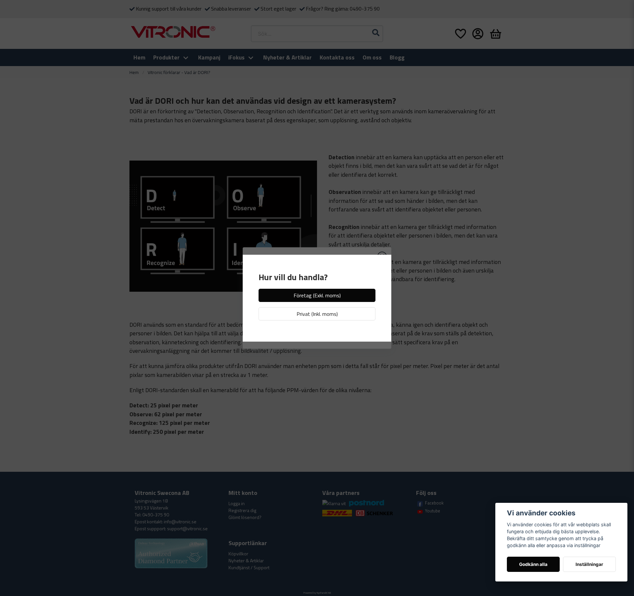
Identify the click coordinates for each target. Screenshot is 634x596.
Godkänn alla (533, 564)
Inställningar (589, 564)
